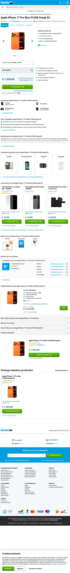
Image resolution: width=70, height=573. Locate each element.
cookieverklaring (61, 564)
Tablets (51, 468)
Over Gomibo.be (12, 523)
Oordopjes (3, 490)
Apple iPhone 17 (5, 470)
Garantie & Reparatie (30, 493)
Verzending (27, 490)
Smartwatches (4, 493)
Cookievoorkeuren (33, 523)
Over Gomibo (4, 501)
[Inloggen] (60, 2)
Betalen (26, 485)
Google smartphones (30, 476)
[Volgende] (32, 41)
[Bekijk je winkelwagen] (67, 2)
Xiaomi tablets (52, 475)
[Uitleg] (40, 293)
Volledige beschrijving (9, 146)
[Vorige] (4, 41)
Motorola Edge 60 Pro (6, 473)
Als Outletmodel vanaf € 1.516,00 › (23, 90)
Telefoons (28, 468)
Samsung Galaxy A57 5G (7, 472)
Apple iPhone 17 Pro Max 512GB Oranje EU (40, 14)
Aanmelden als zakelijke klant (56, 487)
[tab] (14, 55)
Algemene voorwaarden (45, 523)
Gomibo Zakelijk (53, 485)
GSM (7, 14)
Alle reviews (6, 279)
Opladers (3, 488)
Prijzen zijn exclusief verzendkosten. (53, 518)
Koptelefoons (4, 492)
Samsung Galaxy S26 (6, 475)
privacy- (52, 564)
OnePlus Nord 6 (4, 480)
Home (2, 14)
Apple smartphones (29, 470)
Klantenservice (30, 483)
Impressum (25, 523)
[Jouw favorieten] (64, 2)
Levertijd (27, 488)
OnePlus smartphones (30, 473)
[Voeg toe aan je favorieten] (32, 70)
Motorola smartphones (30, 475)
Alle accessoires (5, 495)
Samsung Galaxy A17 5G (7, 476)
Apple (11, 14)
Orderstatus (27, 487)
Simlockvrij (43, 45)
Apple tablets (52, 470)
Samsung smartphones (30, 472)
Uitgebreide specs (8, 113)
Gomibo (3, 499)
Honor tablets (52, 473)
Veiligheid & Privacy (5, 502)
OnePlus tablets (52, 476)
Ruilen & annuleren (29, 492)
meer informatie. (54, 520)
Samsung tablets (53, 472)
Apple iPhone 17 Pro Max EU (21, 14)
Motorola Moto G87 (5, 478)
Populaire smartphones (9, 468)
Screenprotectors (5, 487)
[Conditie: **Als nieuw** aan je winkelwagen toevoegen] (64, 308)
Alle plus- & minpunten (9, 130)
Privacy (19, 523)
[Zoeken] (67, 7)
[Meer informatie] (19, 93)
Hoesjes (3, 485)
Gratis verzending (11, 225)
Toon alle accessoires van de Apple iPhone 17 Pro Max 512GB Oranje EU (23, 177)
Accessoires (5, 483)
